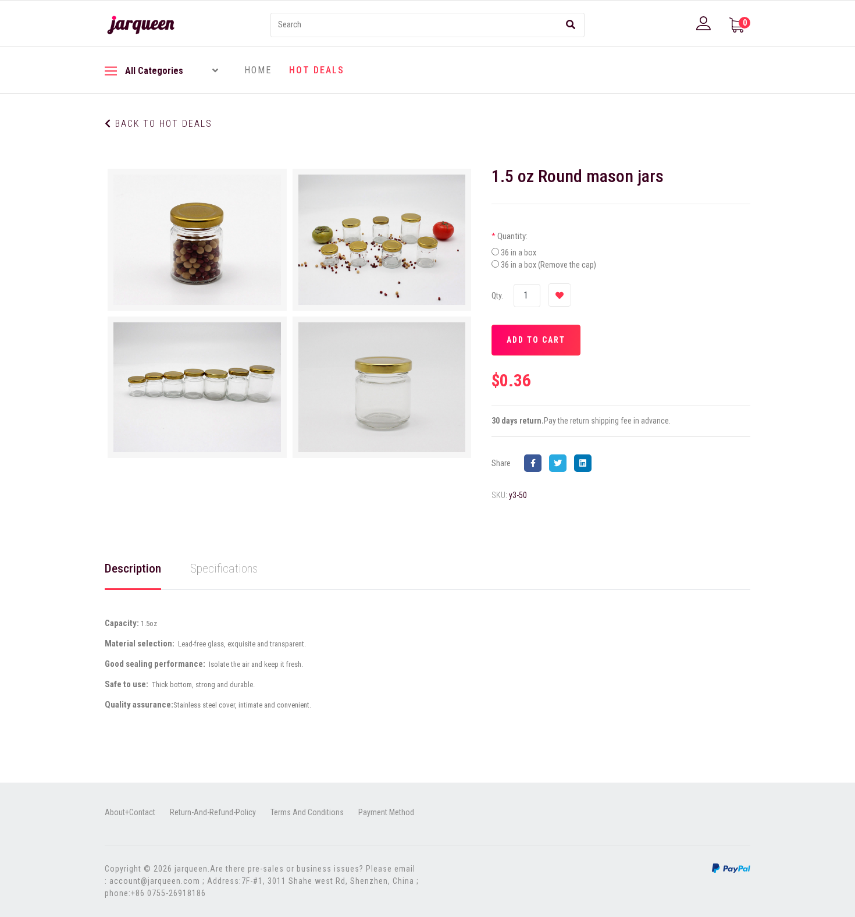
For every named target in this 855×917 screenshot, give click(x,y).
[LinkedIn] (585, 463)
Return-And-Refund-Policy (213, 812)
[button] (705, 23)
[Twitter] (560, 463)
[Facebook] (535, 463)
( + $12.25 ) (537, 252)
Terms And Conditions (307, 812)
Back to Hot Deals (162, 123)
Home (258, 70)
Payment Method (386, 812)
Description (133, 568)
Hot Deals (316, 70)
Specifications (224, 568)
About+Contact (130, 812)
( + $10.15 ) (567, 264)
